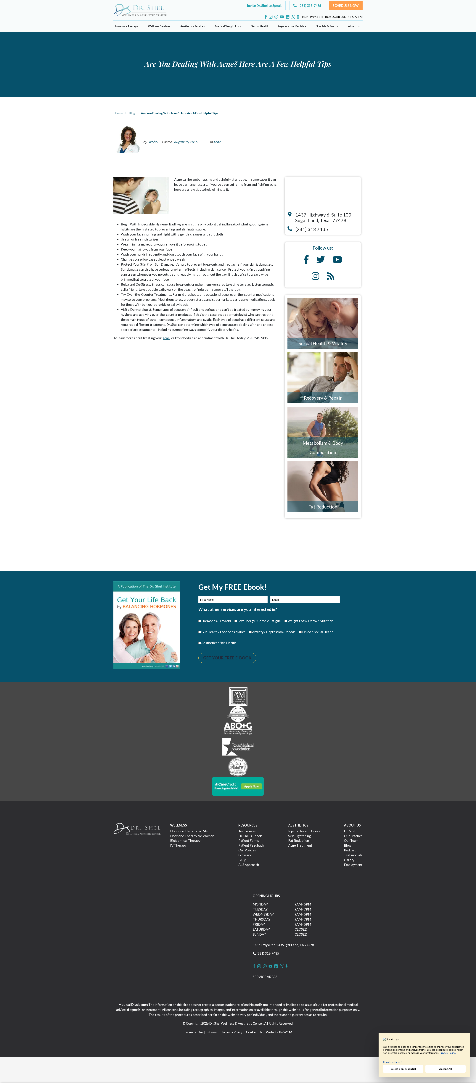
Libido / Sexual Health (317, 632)
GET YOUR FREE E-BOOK (227, 657)
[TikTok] (276, 17)
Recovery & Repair (323, 398)
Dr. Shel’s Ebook (250, 836)
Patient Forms (248, 840)
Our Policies (247, 850)
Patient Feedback (251, 845)
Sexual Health (259, 26)
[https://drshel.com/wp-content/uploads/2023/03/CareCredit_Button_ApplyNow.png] (238, 786)
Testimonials (353, 855)
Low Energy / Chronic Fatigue (259, 621)
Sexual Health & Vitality (323, 343)
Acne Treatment (300, 845)
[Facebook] (265, 17)
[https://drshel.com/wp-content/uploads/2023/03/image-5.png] (238, 766)
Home (119, 113)
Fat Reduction (322, 506)
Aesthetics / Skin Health (218, 643)
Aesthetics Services (192, 26)
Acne (217, 142)
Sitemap (212, 1032)
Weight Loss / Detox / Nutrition (310, 621)
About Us (354, 26)
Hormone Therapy (126, 26)
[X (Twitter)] (293, 17)
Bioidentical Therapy (185, 840)
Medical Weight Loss (228, 26)
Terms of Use (193, 1032)
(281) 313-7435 (267, 953)
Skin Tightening (299, 836)
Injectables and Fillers (304, 831)
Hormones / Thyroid (216, 621)
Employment (353, 865)
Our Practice (353, 836)
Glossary (244, 855)
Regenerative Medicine (292, 26)
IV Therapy (178, 845)
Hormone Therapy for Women (192, 836)
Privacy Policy (232, 1032)
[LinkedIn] (287, 17)
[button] (264, 5)
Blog (132, 113)
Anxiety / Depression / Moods (273, 632)
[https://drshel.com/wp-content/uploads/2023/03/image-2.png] (238, 713)
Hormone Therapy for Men (190, 831)
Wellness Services (159, 26)
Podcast (350, 850)
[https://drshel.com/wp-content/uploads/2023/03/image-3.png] (238, 729)
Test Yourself (248, 831)
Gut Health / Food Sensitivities (223, 632)
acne (166, 338)
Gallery (349, 860)
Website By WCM (279, 1032)
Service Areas (265, 977)
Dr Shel (152, 142)
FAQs (242, 860)
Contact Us (254, 1032)
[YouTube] (281, 17)
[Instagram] (270, 17)
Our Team (351, 840)
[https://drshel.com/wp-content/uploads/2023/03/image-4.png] (238, 747)
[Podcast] (298, 17)
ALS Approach (248, 865)
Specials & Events (327, 26)
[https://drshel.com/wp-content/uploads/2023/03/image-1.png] (238, 696)
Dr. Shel (349, 831)
